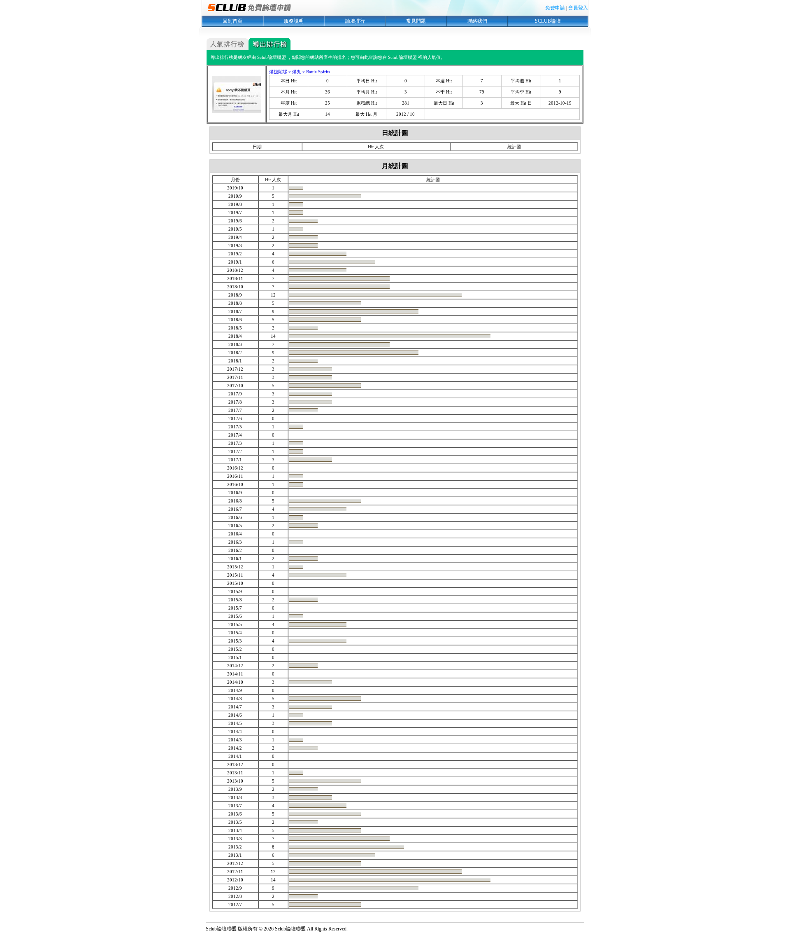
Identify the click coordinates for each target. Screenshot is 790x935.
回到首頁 (232, 21)
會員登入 (578, 8)
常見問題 (416, 21)
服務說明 (294, 21)
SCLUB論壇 (548, 21)
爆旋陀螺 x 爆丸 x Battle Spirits (299, 71)
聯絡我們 (477, 21)
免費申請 (555, 8)
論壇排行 (355, 21)
